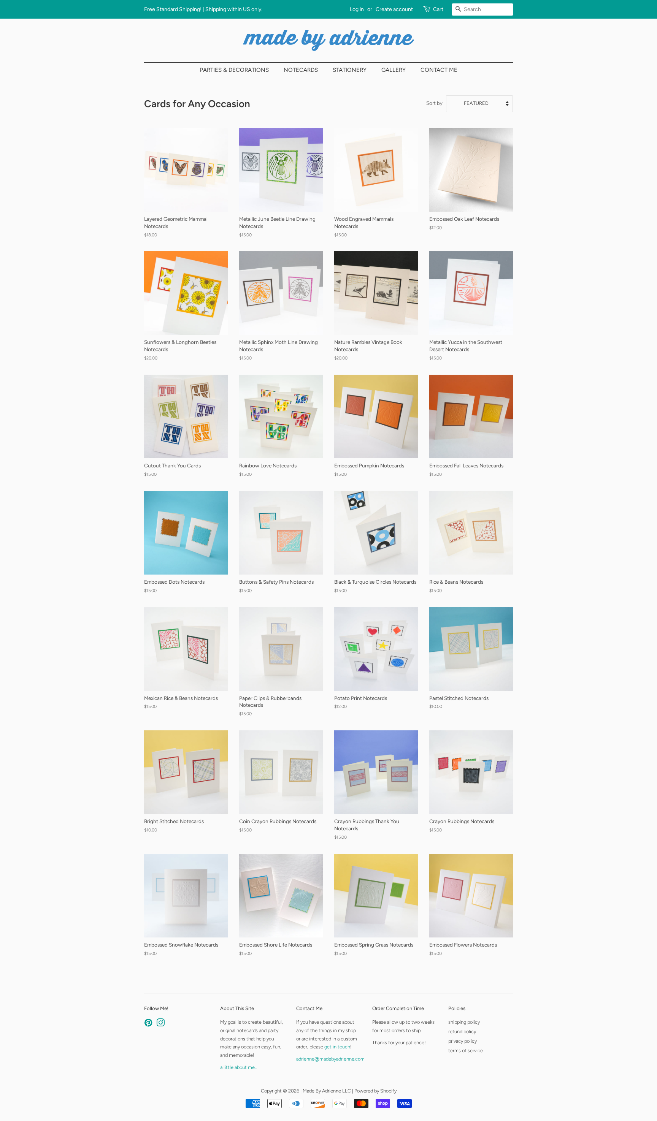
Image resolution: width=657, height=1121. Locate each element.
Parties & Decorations (234, 69)
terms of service (465, 1050)
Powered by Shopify (375, 1091)
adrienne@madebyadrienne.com (330, 1059)
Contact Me (439, 69)
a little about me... (238, 1067)
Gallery (393, 69)
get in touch (337, 1047)
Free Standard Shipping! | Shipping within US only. (203, 9)
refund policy (462, 1031)
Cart (438, 9)
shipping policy (464, 1022)
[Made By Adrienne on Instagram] (160, 1024)
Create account (394, 9)
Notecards (301, 69)
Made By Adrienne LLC (327, 1091)
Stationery (350, 69)
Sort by (434, 103)
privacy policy (462, 1041)
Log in (357, 9)
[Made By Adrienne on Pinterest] (148, 1024)
